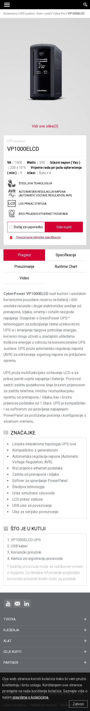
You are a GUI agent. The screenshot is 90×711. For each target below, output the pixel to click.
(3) (45, 126)
